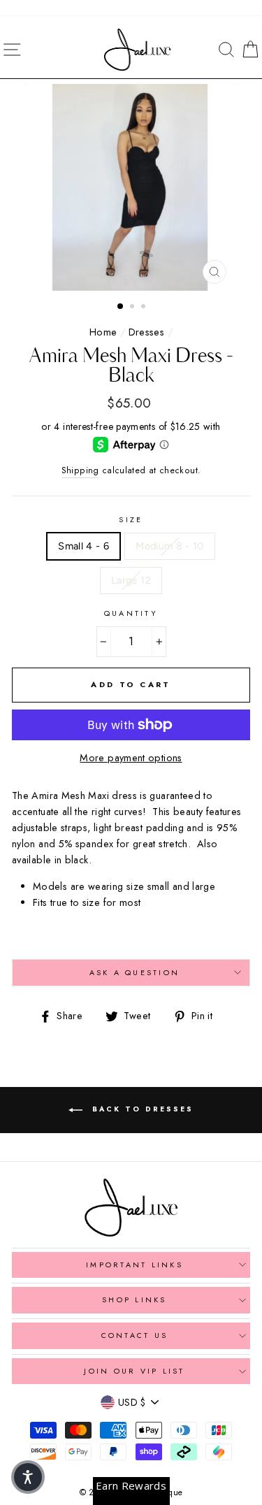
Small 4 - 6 (83, 546)
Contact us (134, 1335)
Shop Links (134, 1299)
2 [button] (133, 307)
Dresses (147, 332)
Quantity (131, 613)
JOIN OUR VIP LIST (134, 1370)
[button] (28, 1477)
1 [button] (120, 306)
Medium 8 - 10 (170, 546)
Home (103, 332)
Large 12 (131, 580)
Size (131, 519)
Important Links (134, 1264)
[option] (131, 187)
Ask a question (134, 972)
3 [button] (144, 307)
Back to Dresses (141, 1109)
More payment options (131, 758)
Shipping (80, 470)
